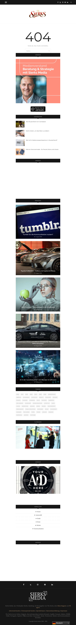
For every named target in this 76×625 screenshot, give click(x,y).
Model (44, 406)
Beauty (41, 397)
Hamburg (51, 400)
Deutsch (59, 623)
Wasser (51, 412)
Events (18, 400)
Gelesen (44, 400)
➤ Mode (38, 518)
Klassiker (28, 403)
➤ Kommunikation (38, 529)
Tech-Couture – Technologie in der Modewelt (38, 307)
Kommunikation (37, 403)
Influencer (19, 403)
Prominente (19, 409)
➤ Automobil (38, 515)
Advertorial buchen (14, 611)
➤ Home (38, 511)
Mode (38, 406)
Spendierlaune (40, 611)
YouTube (32, 415)
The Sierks (26, 412)
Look (53, 403)
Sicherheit (54, 409)
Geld (38, 400)
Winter (26, 415)
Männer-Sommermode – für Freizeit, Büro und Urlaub (42, 149)
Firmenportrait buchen (28, 611)
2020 (17, 394)
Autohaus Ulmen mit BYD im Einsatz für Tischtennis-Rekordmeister (38, 342)
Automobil (26, 397)
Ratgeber (40, 409)
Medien (32, 406)
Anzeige (18, 397)
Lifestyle (46, 403)
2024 (36, 394)
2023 (31, 394)
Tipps (33, 412)
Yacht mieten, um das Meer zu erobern (37, 131)
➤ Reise (38, 522)
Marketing (25, 406)
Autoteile (34, 397)
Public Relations (30, 409)
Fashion (25, 400)
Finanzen (32, 400)
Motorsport (51, 406)
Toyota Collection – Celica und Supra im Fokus (38, 271)
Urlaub (44, 412)
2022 (26, 394)
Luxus (18, 406)
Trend (38, 412)
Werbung (19, 415)
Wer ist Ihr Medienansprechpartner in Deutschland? (41, 140)
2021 (22, 394)
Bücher (55, 397)
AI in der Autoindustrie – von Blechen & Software (38, 380)
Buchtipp (48, 397)
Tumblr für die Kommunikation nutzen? (38, 234)
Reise (46, 409)
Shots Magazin (61, 606)
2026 (45, 394)
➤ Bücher (38, 525)
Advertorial (51, 394)
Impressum (63, 611)
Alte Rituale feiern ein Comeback (36, 121)
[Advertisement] (38, 181)
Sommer (18, 412)
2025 (40, 394)
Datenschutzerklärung (52, 611)
